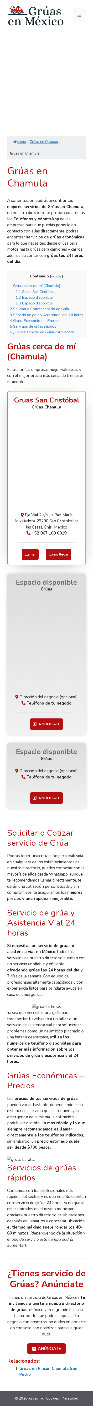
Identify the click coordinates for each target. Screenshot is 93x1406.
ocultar (56, 276)
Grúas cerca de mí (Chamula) (35, 285)
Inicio (21, 141)
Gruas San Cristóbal (35, 291)
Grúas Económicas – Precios (35, 320)
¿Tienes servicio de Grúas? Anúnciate (42, 332)
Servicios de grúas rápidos (33, 326)
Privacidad (70, 1398)
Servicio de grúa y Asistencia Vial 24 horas (46, 315)
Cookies (52, 1398)
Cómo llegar (58, 554)
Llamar (30, 554)
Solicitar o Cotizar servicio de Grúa (39, 309)
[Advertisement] (46, 79)
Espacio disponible (34, 297)
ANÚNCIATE (48, 724)
